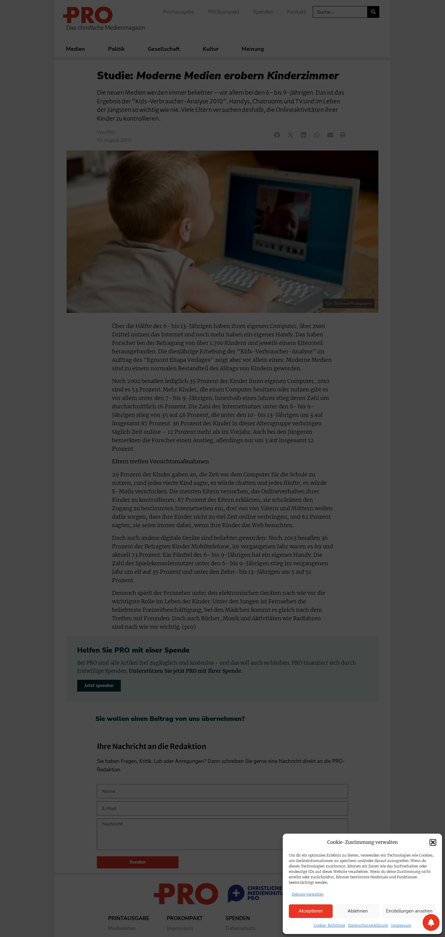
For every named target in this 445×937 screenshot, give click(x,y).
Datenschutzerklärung (368, 925)
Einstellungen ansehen (409, 911)
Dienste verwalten (308, 894)
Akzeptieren (310, 911)
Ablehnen (358, 911)
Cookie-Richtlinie (329, 925)
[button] (433, 842)
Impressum (401, 925)
